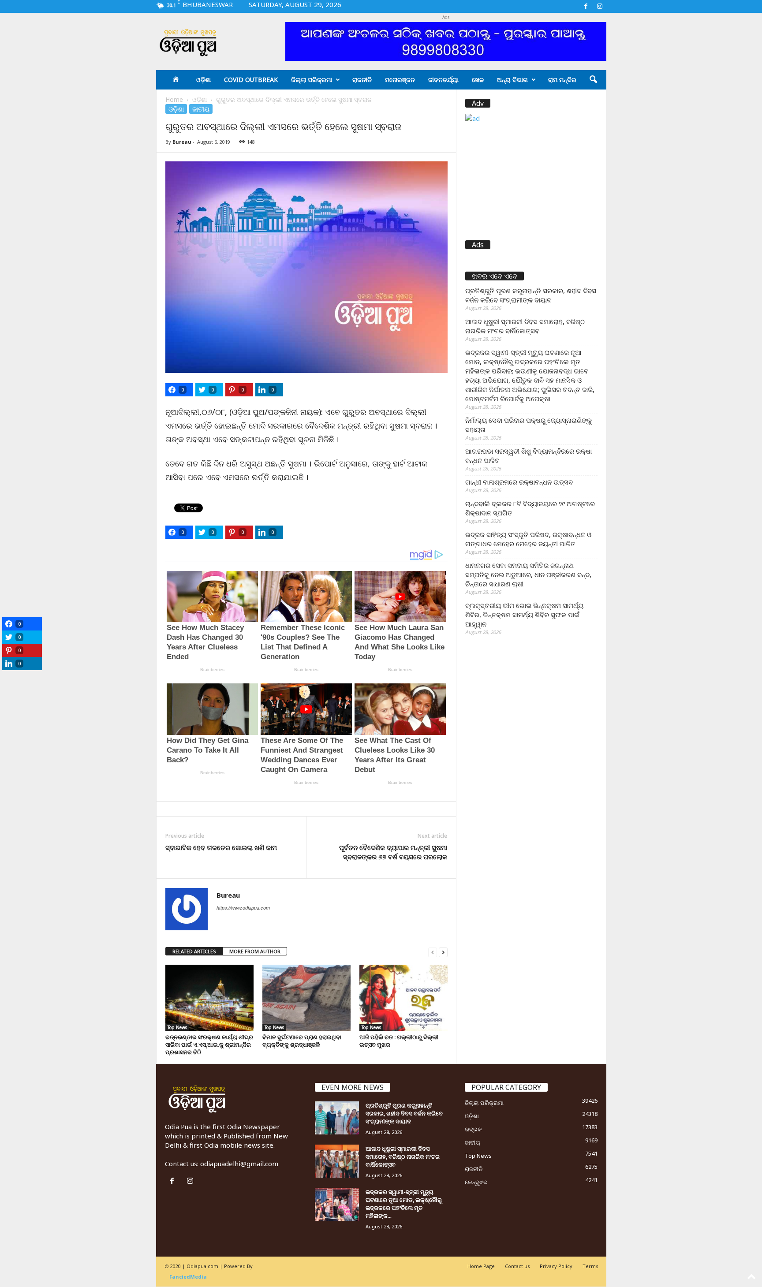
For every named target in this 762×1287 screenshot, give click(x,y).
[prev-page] (432, 951)
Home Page (481, 1266)
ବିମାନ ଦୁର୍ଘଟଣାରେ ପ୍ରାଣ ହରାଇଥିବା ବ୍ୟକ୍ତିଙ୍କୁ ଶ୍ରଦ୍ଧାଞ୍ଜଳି (301, 1040)
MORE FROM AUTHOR (254, 951)
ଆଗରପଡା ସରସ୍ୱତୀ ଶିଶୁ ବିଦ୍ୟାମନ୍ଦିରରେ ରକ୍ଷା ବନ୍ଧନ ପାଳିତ (528, 456)
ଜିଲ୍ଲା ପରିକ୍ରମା (311, 79)
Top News (177, 1027)
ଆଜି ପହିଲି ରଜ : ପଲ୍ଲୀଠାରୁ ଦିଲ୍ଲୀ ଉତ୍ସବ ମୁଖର (398, 1040)
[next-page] (443, 951)
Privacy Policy (556, 1266)
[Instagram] (599, 6)
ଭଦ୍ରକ (473, 1129)
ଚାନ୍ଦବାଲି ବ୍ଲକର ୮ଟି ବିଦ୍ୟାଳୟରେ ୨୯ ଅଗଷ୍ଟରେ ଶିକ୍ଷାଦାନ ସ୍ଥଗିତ (530, 508)
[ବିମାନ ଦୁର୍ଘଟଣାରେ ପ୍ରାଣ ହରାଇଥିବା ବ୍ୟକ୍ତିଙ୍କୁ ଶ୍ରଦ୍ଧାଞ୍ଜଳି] (306, 998)
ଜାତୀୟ (200, 108)
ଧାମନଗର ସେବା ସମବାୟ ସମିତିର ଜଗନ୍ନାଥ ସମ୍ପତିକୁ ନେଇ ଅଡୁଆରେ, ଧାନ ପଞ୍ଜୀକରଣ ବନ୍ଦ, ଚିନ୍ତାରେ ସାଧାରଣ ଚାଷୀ (528, 574)
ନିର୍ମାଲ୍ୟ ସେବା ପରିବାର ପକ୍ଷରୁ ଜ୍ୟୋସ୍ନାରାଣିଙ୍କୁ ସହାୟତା (528, 425)
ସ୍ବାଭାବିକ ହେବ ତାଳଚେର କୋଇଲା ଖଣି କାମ (221, 847)
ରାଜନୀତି (362, 79)
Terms (590, 1266)
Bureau (181, 141)
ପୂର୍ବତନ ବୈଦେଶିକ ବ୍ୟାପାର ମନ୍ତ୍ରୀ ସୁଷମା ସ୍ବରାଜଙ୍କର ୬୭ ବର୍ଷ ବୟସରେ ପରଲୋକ (393, 852)
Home (174, 99)
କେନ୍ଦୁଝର (476, 1182)
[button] (593, 80)
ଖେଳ (478, 79)
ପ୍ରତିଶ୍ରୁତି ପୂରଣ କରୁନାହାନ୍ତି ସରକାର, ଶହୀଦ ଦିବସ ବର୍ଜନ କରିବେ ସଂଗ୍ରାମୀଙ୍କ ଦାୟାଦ (530, 295)
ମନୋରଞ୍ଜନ (400, 79)
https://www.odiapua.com (243, 907)
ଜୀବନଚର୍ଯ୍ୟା (443, 79)
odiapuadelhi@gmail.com (239, 1163)
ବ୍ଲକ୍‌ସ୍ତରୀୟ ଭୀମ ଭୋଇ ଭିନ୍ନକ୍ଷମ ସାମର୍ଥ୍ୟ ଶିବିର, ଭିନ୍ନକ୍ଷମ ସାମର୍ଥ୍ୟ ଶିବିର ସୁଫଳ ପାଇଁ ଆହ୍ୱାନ (524, 614)
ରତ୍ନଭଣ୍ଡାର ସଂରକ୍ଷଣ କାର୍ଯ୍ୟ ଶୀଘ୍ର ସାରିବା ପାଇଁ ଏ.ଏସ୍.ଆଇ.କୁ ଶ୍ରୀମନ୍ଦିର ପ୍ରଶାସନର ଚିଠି (209, 1044)
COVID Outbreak (251, 79)
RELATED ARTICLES (194, 951)
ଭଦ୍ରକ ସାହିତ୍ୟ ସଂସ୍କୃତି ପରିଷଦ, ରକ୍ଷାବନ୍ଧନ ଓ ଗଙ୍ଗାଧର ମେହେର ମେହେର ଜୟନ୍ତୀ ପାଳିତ (528, 539)
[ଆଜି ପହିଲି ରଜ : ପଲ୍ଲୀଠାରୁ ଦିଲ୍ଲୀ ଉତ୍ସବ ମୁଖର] (403, 998)
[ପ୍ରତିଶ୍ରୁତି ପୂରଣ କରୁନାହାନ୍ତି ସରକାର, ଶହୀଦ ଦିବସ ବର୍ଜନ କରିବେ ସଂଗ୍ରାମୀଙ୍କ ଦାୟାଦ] (337, 1117)
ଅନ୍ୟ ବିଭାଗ (512, 79)
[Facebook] (586, 6)
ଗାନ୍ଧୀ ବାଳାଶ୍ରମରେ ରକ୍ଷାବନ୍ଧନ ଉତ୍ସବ (519, 481)
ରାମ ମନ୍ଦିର (562, 79)
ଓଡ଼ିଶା (203, 79)
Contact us (517, 1266)
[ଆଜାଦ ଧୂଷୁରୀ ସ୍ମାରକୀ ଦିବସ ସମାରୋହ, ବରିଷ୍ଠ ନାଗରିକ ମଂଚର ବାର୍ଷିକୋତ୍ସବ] (337, 1161)
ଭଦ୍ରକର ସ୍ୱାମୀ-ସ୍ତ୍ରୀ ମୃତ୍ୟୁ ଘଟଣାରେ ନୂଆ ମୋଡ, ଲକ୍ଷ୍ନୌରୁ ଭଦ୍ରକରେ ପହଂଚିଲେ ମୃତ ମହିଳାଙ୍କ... (404, 1204)
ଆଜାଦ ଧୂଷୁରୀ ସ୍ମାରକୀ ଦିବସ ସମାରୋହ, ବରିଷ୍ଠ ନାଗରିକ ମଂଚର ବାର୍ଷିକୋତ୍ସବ (525, 326)
